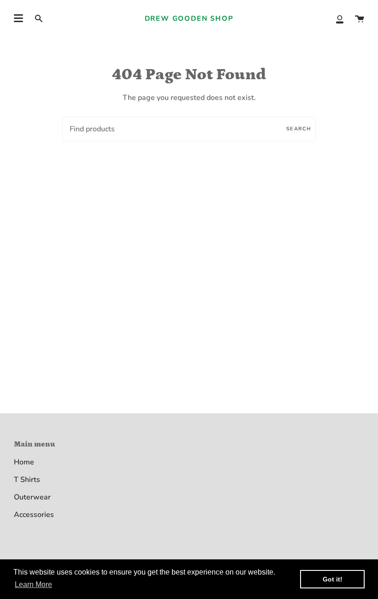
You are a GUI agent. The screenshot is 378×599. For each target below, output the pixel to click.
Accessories (34, 515)
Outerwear (32, 497)
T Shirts (27, 480)
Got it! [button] (333, 579)
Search (298, 128)
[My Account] (340, 18)
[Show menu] (18, 18)
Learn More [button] (33, 584)
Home (24, 462)
